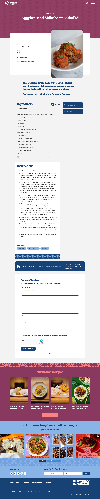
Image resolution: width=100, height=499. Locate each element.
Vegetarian (44, 248)
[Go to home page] (81, 482)
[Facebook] (11, 473)
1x (52, 104)
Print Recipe (70, 105)
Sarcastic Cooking (61, 94)
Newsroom (14, 491)
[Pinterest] (25, 473)
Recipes (48, 482)
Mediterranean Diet (33, 248)
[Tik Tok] (15, 473)
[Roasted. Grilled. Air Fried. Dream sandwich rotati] (12, 446)
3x (59, 104)
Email (24, 322)
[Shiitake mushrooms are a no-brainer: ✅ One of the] (37, 446)
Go (86, 473)
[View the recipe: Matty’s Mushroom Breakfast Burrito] (19, 390)
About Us (21, 491)
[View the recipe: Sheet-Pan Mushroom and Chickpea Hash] (81, 390)
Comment (25, 297)
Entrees (27, 57)
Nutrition (26, 482)
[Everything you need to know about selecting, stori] (62, 446)
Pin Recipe (69, 111)
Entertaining (22, 248)
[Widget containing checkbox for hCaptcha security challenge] (32, 342)
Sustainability (37, 482)
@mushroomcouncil (28, 266)
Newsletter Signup (46, 491)
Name (24, 315)
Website (24, 330)
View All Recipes (50, 415)
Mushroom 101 (15, 482)
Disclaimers (37, 491)
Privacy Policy (49, 353)
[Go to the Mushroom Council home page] (11, 3)
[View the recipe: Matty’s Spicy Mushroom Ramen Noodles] (40, 390)
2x (56, 104)
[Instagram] (18, 473)
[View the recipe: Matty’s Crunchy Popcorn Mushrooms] (60, 390)
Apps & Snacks (21, 57)
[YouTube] (21, 473)
